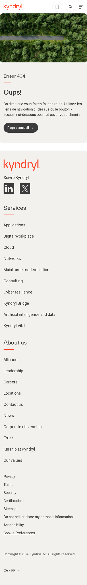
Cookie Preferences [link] (19, 533)
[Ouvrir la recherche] (70, 7)
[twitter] (25, 188)
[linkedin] (9, 188)
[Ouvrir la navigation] (81, 7)
